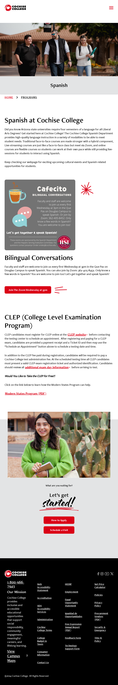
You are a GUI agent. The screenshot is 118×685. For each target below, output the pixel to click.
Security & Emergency (100, 629)
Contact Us (43, 662)
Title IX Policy (98, 639)
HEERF (68, 584)
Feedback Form (73, 638)
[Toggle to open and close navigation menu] (111, 7)
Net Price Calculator (99, 586)
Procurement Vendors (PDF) (101, 616)
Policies (98, 595)
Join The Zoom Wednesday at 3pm (27, 290)
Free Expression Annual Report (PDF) (73, 627)
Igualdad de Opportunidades (73, 615)
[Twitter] (111, 573)
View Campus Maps (13, 656)
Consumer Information (43, 653)
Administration (45, 619)
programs (29, 97)
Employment (71, 591)
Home (9, 97)
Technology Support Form (72, 647)
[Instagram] (102, 573)
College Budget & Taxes (42, 641)
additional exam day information (47, 367)
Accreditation (44, 598)
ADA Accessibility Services (43, 608)
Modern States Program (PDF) (25, 393)
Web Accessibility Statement (43, 587)
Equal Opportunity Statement (71, 602)
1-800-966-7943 (15, 584)
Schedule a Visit (59, 530)
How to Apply (59, 520)
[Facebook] (98, 573)
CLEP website (77, 334)
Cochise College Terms (44, 629)
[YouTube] (107, 573)
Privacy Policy (98, 604)
